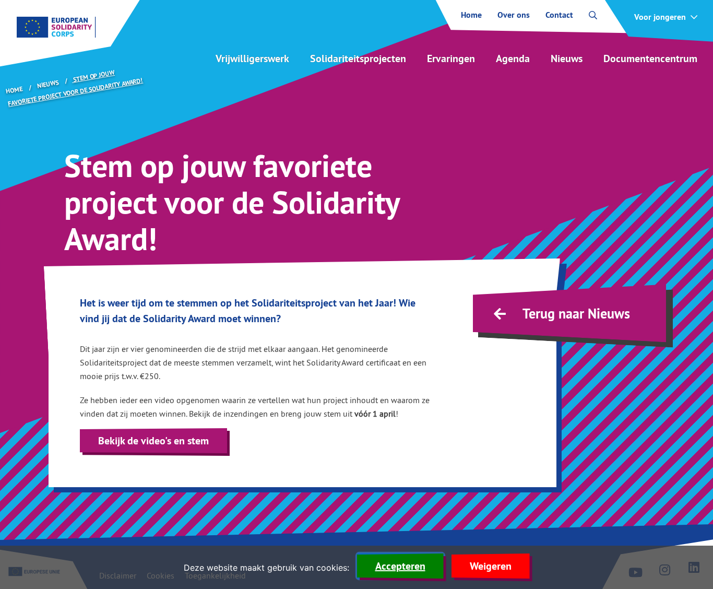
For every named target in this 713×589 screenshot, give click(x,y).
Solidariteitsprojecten (358, 58)
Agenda (513, 58)
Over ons (513, 15)
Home (471, 15)
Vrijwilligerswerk (252, 58)
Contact (559, 15)
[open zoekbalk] (593, 15)
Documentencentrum (650, 58)
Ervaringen (451, 58)
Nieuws (567, 58)
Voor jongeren (660, 17)
